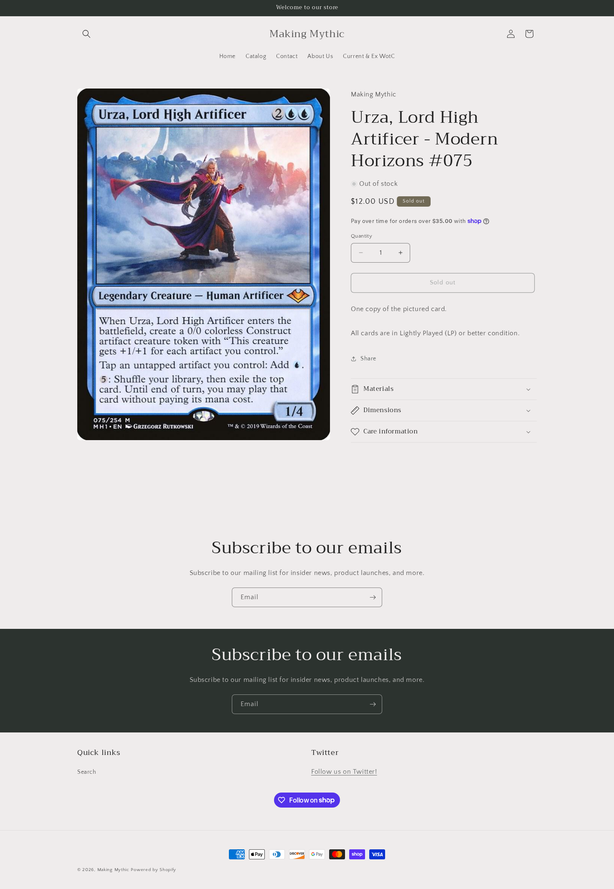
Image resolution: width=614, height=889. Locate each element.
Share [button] (368, 358)
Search (86, 772)
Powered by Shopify (153, 869)
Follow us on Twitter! (344, 771)
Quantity (361, 236)
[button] (86, 34)
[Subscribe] (372, 597)
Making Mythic (113, 869)
